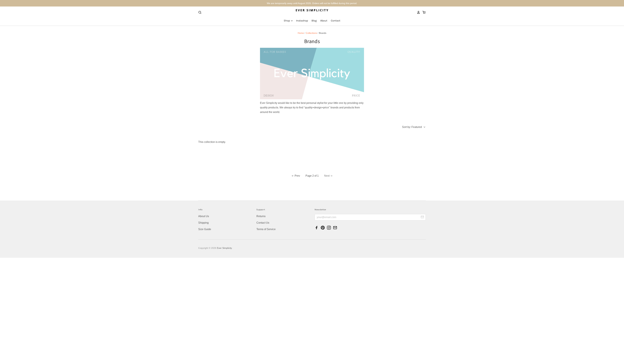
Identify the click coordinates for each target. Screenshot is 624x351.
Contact (335, 20)
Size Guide (204, 229)
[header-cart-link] (423, 12)
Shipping (203, 222)
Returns (261, 216)
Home (301, 33)
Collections (311, 33)
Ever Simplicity (224, 248)
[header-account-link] (417, 12)
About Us (203, 216)
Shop (287, 20)
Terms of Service (266, 229)
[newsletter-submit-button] (422, 217)
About (323, 20)
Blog (314, 20)
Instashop (302, 20)
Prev (297, 175)
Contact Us (262, 222)
